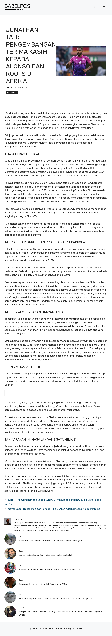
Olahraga (12, 92)
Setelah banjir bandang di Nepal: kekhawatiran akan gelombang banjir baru (56, 598)
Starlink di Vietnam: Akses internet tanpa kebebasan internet (49, 569)
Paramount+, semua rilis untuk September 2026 (43, 584)
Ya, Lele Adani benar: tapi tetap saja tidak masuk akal (45, 555)
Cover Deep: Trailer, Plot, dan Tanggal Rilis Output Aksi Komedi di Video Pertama (54, 508)
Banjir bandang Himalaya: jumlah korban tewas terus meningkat (51, 540)
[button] (96, 7)
